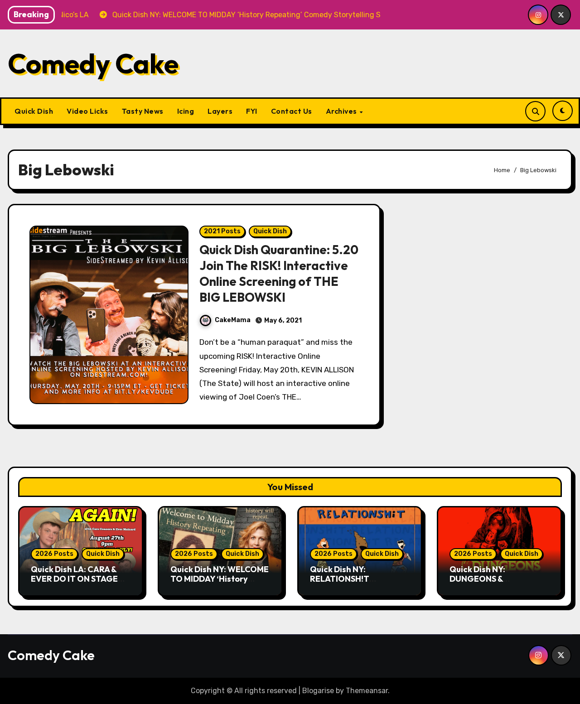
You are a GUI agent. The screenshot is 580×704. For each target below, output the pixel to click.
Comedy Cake (93, 63)
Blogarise (318, 690)
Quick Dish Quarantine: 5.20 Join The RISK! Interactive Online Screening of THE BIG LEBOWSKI (278, 273)
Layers (220, 111)
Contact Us (291, 111)
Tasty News (143, 111)
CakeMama (233, 320)
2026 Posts (54, 554)
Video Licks (87, 111)
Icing (185, 111)
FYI (251, 111)
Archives (342, 111)
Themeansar (367, 690)
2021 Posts (222, 231)
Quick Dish (33, 111)
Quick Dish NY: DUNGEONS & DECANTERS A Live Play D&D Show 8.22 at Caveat (499, 584)
